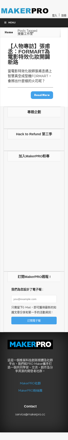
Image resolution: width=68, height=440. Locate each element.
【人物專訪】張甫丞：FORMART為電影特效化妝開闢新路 (29, 54)
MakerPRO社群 (30, 383)
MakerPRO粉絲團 (30, 390)
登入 (54, 15)
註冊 (63, 15)
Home (9, 32)
